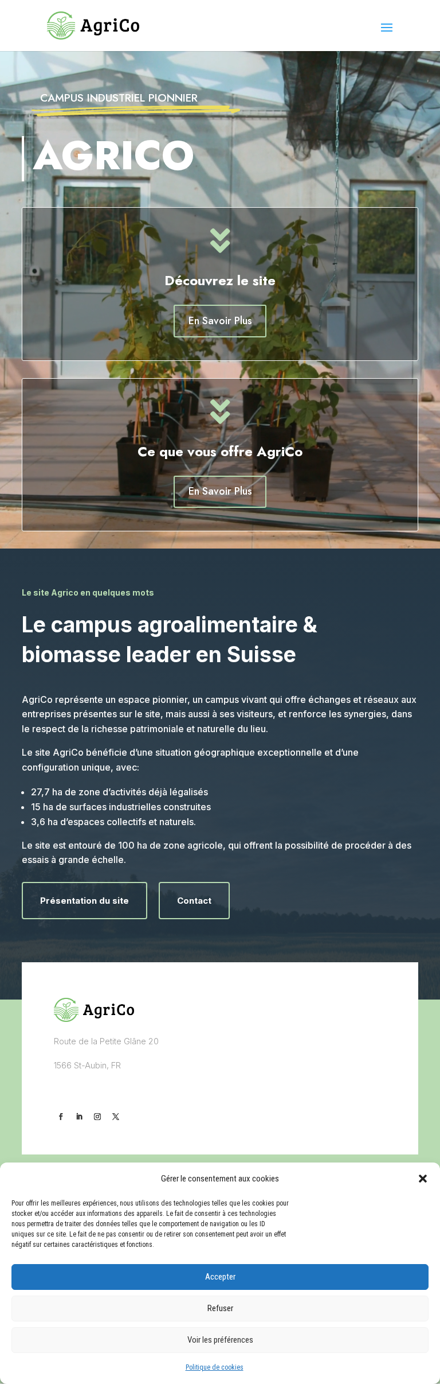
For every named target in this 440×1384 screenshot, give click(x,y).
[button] (423, 1178)
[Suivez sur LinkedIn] (79, 1116)
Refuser (220, 1308)
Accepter (220, 1277)
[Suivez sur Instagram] (97, 1116)
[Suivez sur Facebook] (61, 1116)
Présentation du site (84, 900)
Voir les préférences (220, 1340)
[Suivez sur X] (116, 1116)
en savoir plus (220, 320)
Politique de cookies (214, 1367)
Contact (194, 900)
